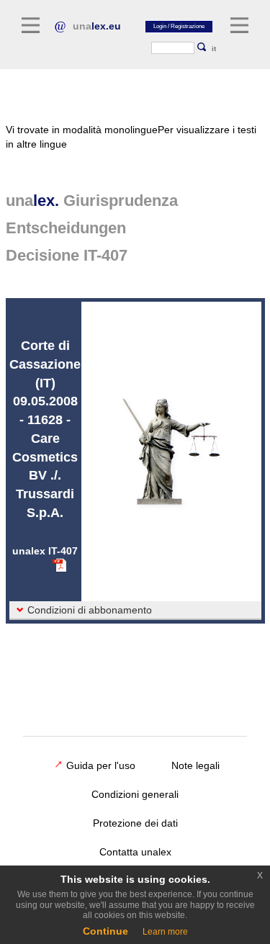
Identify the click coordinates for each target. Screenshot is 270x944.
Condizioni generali (135, 794)
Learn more (165, 932)
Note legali (195, 765)
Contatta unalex (135, 852)
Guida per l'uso (100, 765)
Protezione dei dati (135, 823)
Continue (105, 931)
